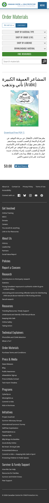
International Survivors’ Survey (13, 424)
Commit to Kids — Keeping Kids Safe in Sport (18, 454)
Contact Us (16, 187)
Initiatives (7, 412)
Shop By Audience (24, 43)
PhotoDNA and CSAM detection (14, 337)
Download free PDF (13, 132)
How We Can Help (9, 469)
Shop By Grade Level (24, 37)
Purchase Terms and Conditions (14, 352)
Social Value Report (9, 254)
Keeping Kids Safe (8, 318)
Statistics (5, 283)
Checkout (21, 25)
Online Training (7, 213)
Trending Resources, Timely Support (15, 311)
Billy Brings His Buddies (10, 439)
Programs (7, 389)
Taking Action (7, 325)
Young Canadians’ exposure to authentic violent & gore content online (22, 287)
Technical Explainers (12, 332)
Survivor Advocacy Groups (12, 420)
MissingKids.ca (7, 398)
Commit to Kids (8, 401)
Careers (5, 224)
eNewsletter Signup (9, 375)
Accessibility (6, 190)
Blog (3, 368)
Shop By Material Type (24, 32)
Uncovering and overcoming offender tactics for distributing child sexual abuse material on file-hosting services (24, 294)
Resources (7, 306)
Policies (6, 261)
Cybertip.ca (6, 394)
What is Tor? (6, 341)
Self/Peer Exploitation (10, 428)
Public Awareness (8, 371)
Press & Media (9, 359)
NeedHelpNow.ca (8, 432)
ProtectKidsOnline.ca (10, 450)
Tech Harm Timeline (9, 382)
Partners (5, 250)
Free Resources (24, 54)
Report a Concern (11, 268)
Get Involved (8, 208)
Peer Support (7, 480)
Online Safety (7, 322)
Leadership (6, 247)
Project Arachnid (8, 417)
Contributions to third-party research (16, 279)
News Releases (7, 364)
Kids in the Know (8, 405)
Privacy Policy (28, 187)
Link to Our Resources (10, 231)
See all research (8, 299)
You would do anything (10, 228)
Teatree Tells (6, 435)
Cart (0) (9, 25)
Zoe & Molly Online (9, 443)
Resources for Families (10, 473)
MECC (4, 217)
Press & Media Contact (10, 379)
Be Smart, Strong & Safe (11, 446)
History (5, 243)
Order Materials (10, 348)
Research (7, 274)
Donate (5, 220)
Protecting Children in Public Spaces (15, 458)
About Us (5, 187)
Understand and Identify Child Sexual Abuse (18, 314)
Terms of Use (40, 187)
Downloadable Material (24, 48)
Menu (42, 5)
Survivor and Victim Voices (12, 477)
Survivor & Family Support (16, 464)
